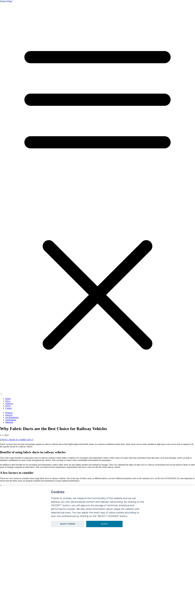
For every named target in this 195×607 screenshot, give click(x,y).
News (7, 401)
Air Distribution (12, 417)
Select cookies (67, 524)
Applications (10, 420)
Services (8, 415)
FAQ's (8, 406)
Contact (8, 408)
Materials (9, 422)
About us (9, 403)
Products (9, 413)
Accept (104, 524)
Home (7, 399)
